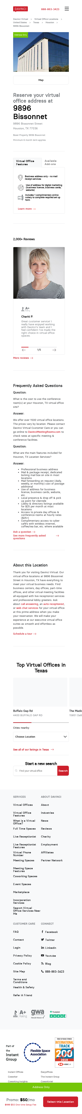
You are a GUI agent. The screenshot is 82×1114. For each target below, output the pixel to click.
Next (62, 52)
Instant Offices (15, 1072)
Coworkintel (47, 1081)
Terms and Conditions (20, 981)
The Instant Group (50, 1076)
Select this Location (60, 1101)
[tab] (27, 163)
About (45, 805)
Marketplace (21, 892)
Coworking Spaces (25, 876)
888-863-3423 (50, 9)
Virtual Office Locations (46, 19)
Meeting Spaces (23, 860)
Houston (50, 22)
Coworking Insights (18, 1081)
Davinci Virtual (20, 19)
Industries (47, 813)
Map (41, 80)
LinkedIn (50, 948)
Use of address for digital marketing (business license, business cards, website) (44, 188)
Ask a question (22, 532)
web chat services (27, 607)
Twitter (50, 940)
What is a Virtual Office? (24, 822)
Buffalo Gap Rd (23, 711)
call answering (29, 604)
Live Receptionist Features (24, 846)
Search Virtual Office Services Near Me (26, 910)
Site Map (19, 971)
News (44, 820)
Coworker (13, 1076)
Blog (48, 963)
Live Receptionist (24, 836)
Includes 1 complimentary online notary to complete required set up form (42, 198)
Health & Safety (23, 987)
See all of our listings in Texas (31, 749)
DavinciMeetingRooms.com (44, 431)
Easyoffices (47, 1072)
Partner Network (51, 860)
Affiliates (47, 852)
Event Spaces (22, 884)
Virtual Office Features (25, 162)
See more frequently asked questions (29, 537)
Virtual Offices (23, 805)
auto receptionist (53, 604)
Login (16, 947)
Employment (49, 844)
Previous (20, 52)
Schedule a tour (22, 633)
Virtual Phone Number (22, 854)
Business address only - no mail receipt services (41, 177)
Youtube (50, 956)
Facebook (51, 932)
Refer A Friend (22, 995)
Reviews (46, 828)
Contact (18, 939)
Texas (36, 22)
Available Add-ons (51, 162)
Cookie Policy (22, 963)
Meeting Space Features (23, 870)
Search (63, 770)
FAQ (16, 932)
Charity (46, 836)
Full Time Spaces (24, 828)
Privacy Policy (22, 955)
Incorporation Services (22, 902)
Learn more (25, 208)
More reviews (21, 358)
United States (20, 22)
